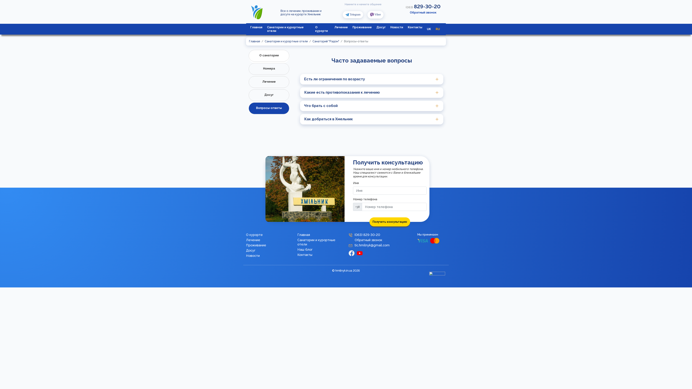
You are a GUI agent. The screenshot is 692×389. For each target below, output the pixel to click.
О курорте (321, 29)
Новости (396, 27)
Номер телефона (365, 199)
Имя (356, 183)
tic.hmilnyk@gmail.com (372, 245)
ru (438, 29)
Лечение (341, 27)
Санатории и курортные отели (285, 29)
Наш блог (304, 249)
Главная (256, 27)
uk (429, 29)
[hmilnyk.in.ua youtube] (360, 253)
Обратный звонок (423, 12)
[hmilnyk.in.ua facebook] (353, 253)
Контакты (415, 27)
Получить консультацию (389, 221)
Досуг (381, 27)
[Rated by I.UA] (437, 274)
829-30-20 (423, 7)
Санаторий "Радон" (325, 41)
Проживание (362, 27)
